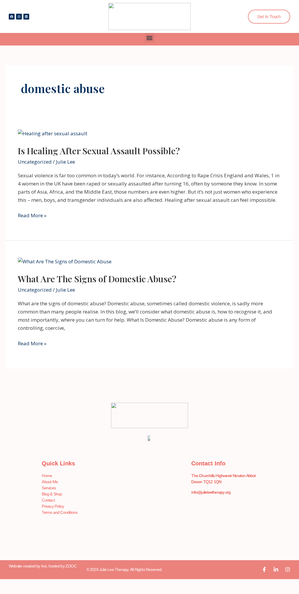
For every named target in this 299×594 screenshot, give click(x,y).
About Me (50, 481)
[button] (149, 38)
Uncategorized (35, 161)
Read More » (32, 215)
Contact (48, 500)
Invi (44, 566)
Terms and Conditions (59, 512)
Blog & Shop (52, 494)
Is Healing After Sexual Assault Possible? (99, 151)
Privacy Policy (53, 506)
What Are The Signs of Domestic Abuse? (97, 279)
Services (49, 488)
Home (47, 475)
